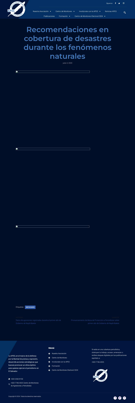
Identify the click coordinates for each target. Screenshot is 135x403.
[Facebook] (115, 398)
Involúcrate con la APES (88, 11)
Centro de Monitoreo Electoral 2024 (89, 16)
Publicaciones (49, 16)
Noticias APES (111, 11)
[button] (124, 13)
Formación (63, 16)
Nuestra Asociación (41, 11)
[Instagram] (124, 398)
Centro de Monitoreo (64, 11)
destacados (30, 307)
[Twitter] (119, 398)
